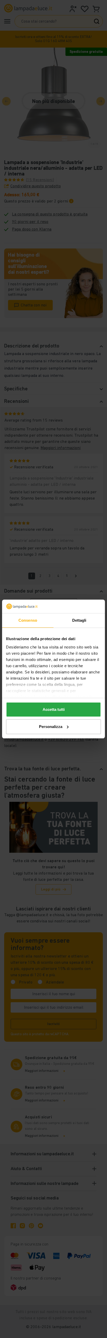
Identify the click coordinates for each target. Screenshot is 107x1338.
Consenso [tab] (27, 620)
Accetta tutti (54, 709)
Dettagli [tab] (79, 620)
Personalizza (50, 726)
